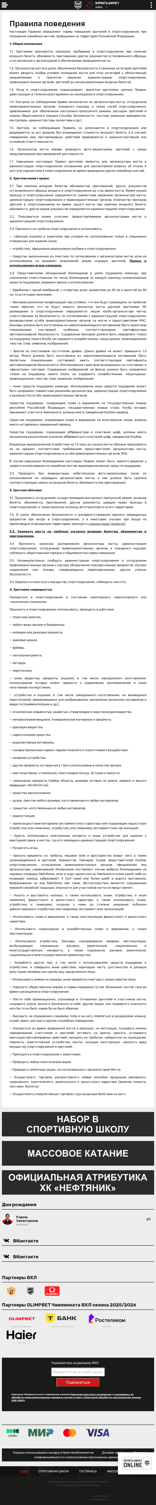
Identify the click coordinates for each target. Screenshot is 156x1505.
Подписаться (78, 1382)
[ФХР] (11, 1291)
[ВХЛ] (30, 1291)
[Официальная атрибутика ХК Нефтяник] (78, 1182)
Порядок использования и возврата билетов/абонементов (53, 1452)
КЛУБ (24, 1471)
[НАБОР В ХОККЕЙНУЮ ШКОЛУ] (78, 1124)
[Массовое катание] (78, 1153)
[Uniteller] (13, 1432)
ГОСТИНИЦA (88, 1471)
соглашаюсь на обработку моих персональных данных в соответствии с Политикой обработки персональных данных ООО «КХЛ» (76, 1397)
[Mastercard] (69, 1432)
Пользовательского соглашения (91, 1394)
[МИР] (41, 1432)
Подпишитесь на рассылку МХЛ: (75, 1363)
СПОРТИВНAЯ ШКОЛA (53, 1471)
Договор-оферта (113, 1452)
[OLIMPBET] (52, 1291)
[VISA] (97, 1432)
